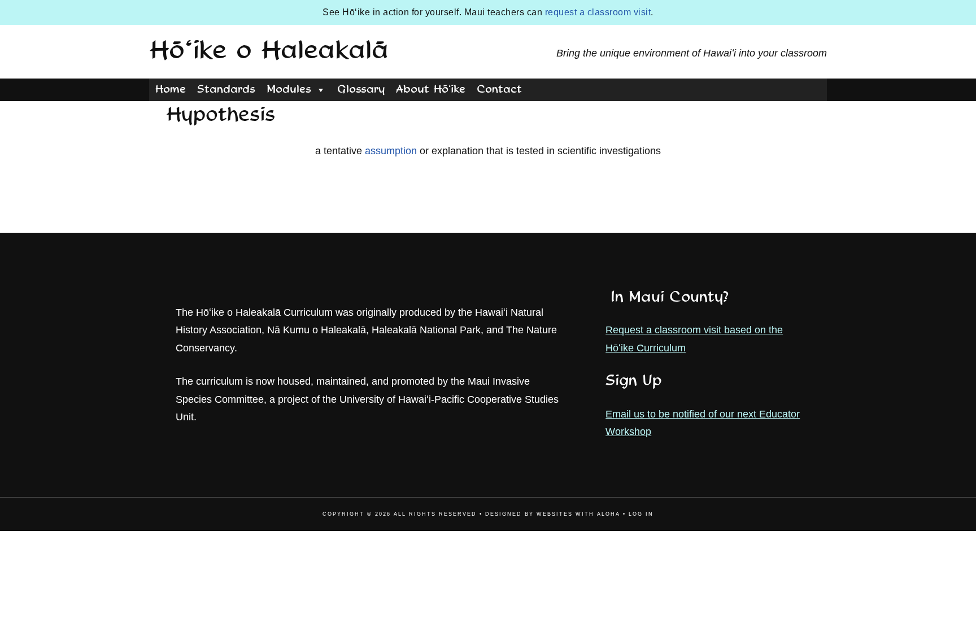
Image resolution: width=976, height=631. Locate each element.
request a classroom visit (598, 12)
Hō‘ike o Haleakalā (269, 51)
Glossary (361, 89)
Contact (499, 89)
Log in (641, 514)
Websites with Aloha (578, 514)
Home (170, 89)
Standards (226, 89)
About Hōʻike (430, 89)
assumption (391, 150)
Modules (289, 89)
